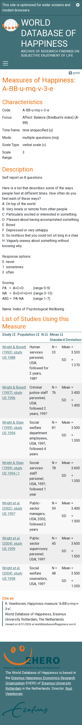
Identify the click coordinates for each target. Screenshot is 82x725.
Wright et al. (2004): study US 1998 (12, 573)
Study (7, 334)
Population (26, 334)
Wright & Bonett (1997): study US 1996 (14, 392)
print (76, 73)
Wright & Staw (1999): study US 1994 (13, 427)
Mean (55, 334)
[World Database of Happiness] (10, 36)
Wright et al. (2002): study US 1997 (12, 508)
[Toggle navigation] (5, 63)
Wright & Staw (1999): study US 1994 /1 (13, 468)
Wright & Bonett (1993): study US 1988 (14, 352)
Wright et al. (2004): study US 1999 (12, 543)
